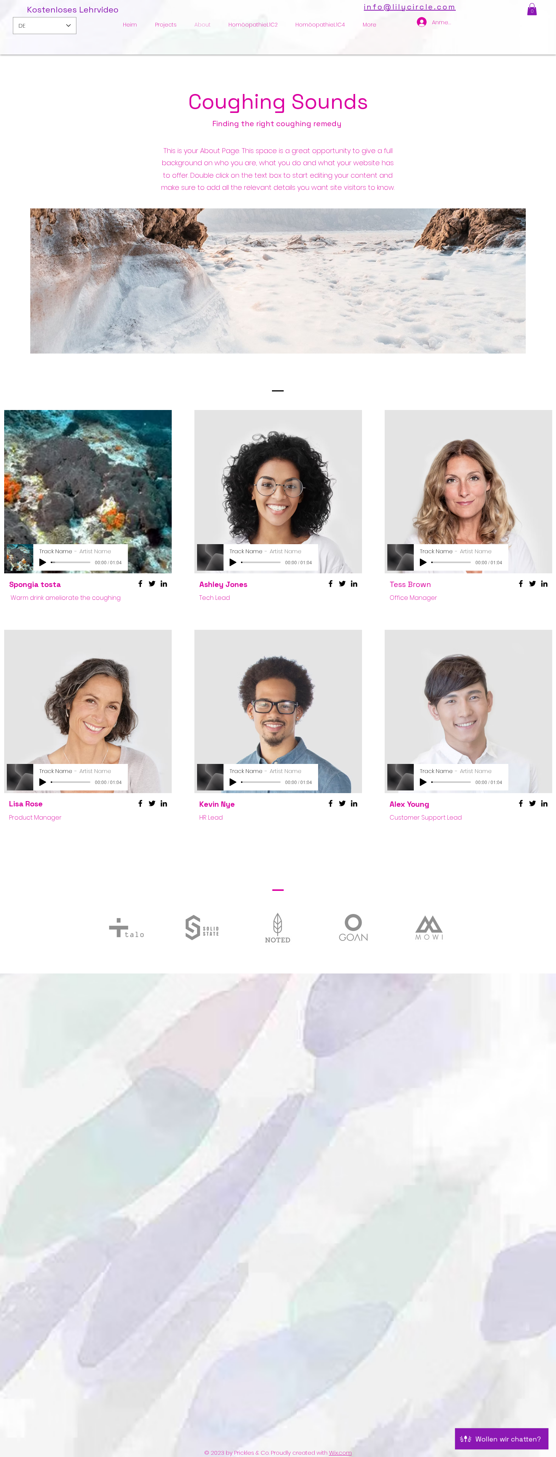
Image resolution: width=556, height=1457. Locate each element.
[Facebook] (140, 583)
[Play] (42, 562)
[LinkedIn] (163, 583)
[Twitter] (152, 583)
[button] (532, 9)
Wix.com (340, 1453)
